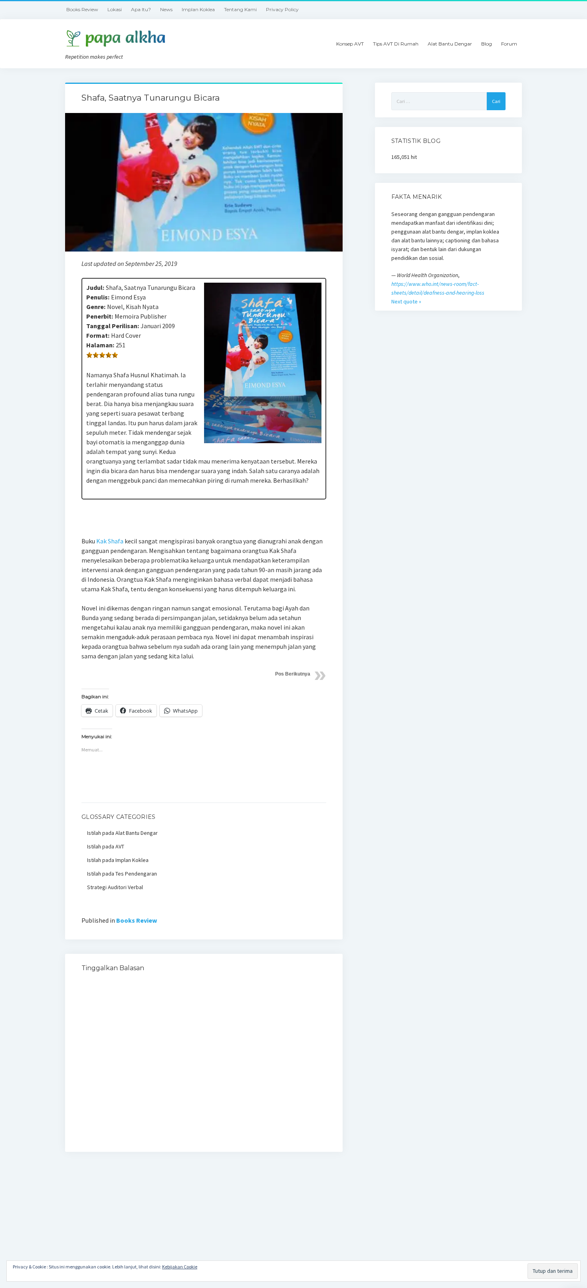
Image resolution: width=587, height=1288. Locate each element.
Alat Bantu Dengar (450, 44)
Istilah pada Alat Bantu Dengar (122, 832)
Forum (509, 44)
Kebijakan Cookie (179, 1267)
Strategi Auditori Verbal (115, 887)
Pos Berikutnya (292, 674)
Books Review (82, 9)
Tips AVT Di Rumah (395, 44)
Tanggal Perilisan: (112, 326)
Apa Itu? (141, 9)
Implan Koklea (198, 9)
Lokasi (114, 9)
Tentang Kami (240, 9)
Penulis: (97, 297)
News (166, 9)
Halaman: (100, 345)
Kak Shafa (109, 541)
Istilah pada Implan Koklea (118, 860)
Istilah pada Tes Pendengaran (122, 873)
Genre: (95, 307)
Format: (97, 335)
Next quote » (406, 301)
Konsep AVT (350, 44)
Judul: (95, 287)
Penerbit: (99, 316)
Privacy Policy (282, 9)
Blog (486, 44)
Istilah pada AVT (105, 846)
